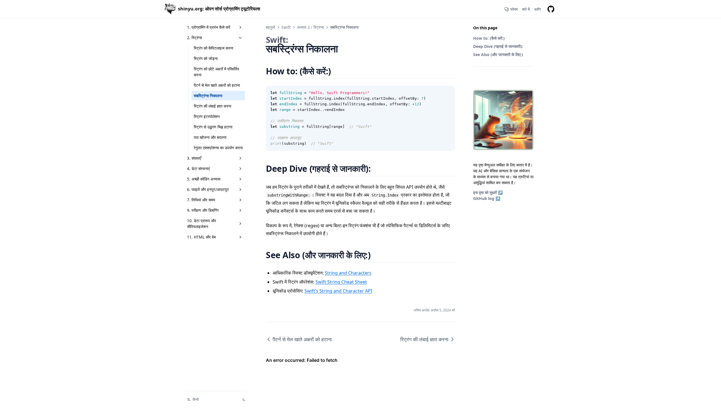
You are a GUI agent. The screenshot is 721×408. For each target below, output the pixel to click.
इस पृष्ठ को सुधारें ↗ (488, 192)
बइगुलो (270, 27)
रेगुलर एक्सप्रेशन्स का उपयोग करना (218, 147)
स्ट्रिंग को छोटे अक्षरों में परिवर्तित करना (216, 71)
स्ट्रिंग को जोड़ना (206, 58)
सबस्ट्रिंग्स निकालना (208, 95)
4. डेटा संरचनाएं (198, 168)
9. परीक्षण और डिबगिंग (203, 210)
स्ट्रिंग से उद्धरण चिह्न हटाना (213, 127)
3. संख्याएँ (194, 158)
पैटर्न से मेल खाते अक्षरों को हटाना (217, 85)
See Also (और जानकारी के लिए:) (498, 54)
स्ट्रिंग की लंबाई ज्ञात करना (212, 106)
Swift (286, 27)
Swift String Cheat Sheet (341, 282)
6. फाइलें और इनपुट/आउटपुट (208, 189)
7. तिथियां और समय (201, 199)
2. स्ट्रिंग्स (194, 37)
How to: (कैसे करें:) (489, 38)
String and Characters (348, 273)
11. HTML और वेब (201, 237)
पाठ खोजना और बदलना (210, 137)
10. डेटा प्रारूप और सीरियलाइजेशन (201, 223)
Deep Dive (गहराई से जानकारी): (498, 46)
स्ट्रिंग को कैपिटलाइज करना (213, 48)
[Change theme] (244, 399)
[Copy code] (448, 93)
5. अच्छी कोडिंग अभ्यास (203, 179)
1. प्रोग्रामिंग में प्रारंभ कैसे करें (208, 27)
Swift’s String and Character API (338, 291)
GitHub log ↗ (486, 198)
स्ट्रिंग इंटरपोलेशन (207, 116)
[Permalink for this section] (338, 71)
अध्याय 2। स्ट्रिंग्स (310, 27)
